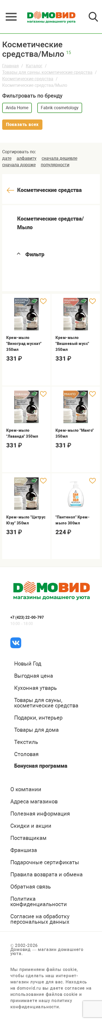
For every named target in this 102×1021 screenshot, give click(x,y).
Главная (10, 65)
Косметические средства (27, 78)
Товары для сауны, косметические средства (47, 72)
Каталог (34, 65)
